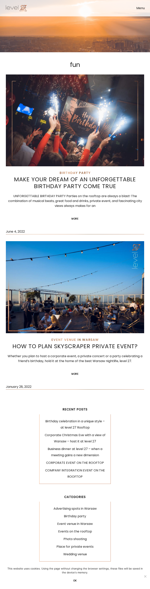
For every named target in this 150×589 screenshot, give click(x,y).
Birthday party (75, 173)
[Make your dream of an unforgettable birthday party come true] (75, 120)
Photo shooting (75, 539)
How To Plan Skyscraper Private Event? (75, 346)
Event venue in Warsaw (75, 339)
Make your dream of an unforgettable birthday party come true (75, 182)
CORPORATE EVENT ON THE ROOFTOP (75, 463)
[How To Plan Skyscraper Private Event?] (75, 287)
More (78, 220)
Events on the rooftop (75, 531)
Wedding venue (75, 554)
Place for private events (75, 546)
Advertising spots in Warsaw (75, 508)
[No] (145, 576)
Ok (75, 580)
